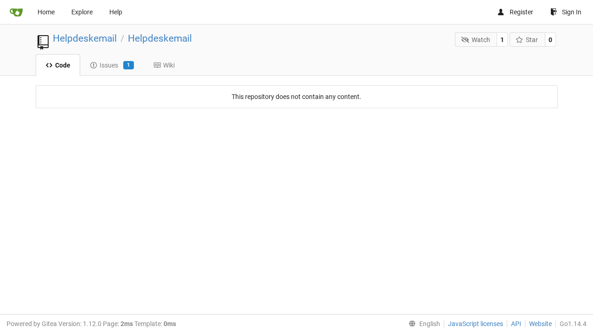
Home (46, 12)
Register (521, 12)
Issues (115, 65)
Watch (481, 39)
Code (62, 65)
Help (115, 12)
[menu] (422, 323)
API (516, 323)
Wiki (169, 65)
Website (540, 323)
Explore (82, 12)
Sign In (571, 12)
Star (532, 39)
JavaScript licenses (475, 323)
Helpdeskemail (85, 38)
